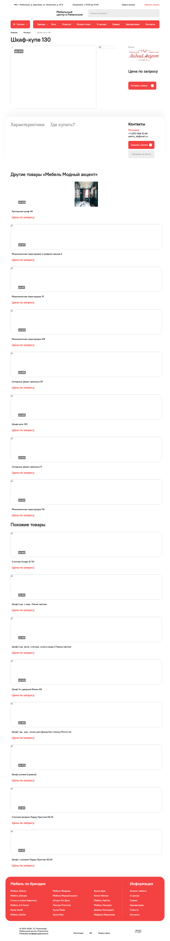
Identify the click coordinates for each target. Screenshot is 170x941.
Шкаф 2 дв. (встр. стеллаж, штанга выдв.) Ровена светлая (41, 646)
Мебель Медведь (62, 890)
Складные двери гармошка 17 (27, 466)
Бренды (41, 24)
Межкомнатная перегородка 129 (28, 339)
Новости (66, 24)
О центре (101, 24)
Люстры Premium (62, 905)
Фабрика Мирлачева (104, 914)
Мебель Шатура (18, 895)
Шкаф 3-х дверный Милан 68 (27, 689)
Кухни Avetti (16, 909)
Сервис (116, 24)
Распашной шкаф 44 (22, 211)
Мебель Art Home (19, 905)
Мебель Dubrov (18, 890)
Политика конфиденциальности (33, 933)
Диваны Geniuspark (104, 909)
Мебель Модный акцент (65, 895)
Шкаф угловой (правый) (24, 774)
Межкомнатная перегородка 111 (28, 296)
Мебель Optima (102, 900)
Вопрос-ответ (84, 24)
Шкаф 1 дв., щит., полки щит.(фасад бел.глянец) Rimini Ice (41, 731)
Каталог (27, 32)
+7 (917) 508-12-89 (137, 133)
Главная (14, 32)
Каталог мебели (138, 890)
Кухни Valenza (101, 895)
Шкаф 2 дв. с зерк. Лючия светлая (29, 604)
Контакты (150, 24)
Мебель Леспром (103, 905)
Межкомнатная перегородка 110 (28, 509)
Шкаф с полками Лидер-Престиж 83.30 (32, 859)
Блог (53, 24)
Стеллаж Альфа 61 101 (23, 561)
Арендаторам (133, 24)
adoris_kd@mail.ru (138, 136)
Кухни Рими (59, 909)
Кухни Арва (100, 890)
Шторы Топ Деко (61, 900)
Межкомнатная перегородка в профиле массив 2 (37, 254)
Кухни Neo (58, 914)
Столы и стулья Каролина (23, 900)
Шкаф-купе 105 (19, 424)
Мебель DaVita (18, 914)
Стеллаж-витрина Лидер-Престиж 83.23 (32, 817)
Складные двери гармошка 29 (27, 381)
